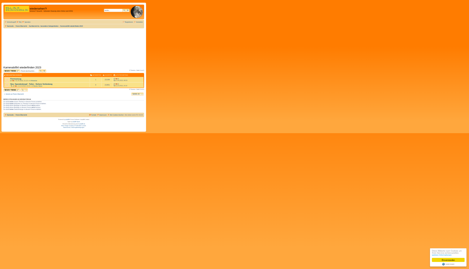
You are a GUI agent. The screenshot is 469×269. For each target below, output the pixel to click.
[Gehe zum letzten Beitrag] (118, 79)
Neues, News (37, 86)
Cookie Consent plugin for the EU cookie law (448, 264)
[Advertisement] (73, 47)
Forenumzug (15, 79)
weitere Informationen (442, 255)
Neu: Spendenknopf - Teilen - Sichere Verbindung (31, 84)
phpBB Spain (76, 121)
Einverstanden (448, 259)
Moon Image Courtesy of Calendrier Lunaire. (73, 125)
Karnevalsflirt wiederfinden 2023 (22, 67)
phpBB (67, 119)
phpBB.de (82, 123)
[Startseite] (17, 11)
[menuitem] (18, 22)
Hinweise (34, 81)
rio (13, 81)
